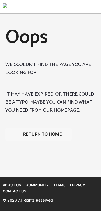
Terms (59, 185)
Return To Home (42, 134)
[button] (76, 6)
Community (37, 185)
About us (12, 185)
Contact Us (14, 191)
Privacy (77, 185)
